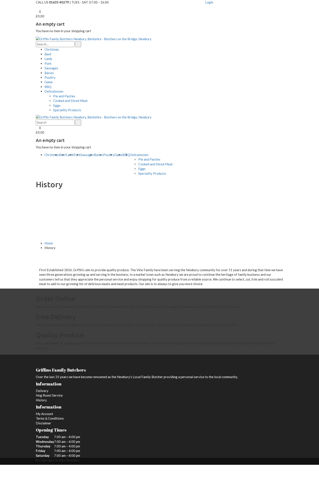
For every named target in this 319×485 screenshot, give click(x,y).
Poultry (50, 77)
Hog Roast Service (49, 395)
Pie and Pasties (64, 96)
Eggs (57, 105)
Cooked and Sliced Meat (70, 101)
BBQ (47, 87)
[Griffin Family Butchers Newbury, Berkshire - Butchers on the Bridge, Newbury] (93, 38)
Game (48, 82)
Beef (47, 54)
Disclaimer (43, 423)
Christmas (51, 49)
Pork (47, 63)
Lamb (48, 59)
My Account (44, 414)
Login (209, 2)
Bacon (49, 73)
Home (48, 243)
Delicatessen (53, 91)
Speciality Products (67, 110)
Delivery (42, 391)
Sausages (51, 68)
